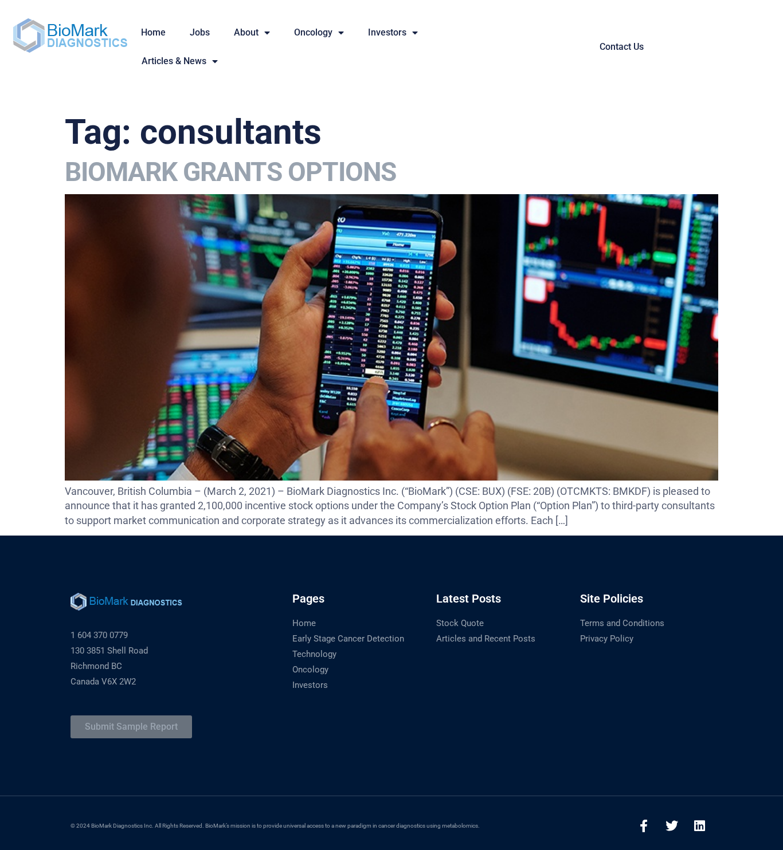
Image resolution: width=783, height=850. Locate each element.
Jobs (200, 32)
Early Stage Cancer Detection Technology (348, 646)
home (153, 32)
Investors (387, 32)
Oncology (313, 32)
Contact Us (622, 46)
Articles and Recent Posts (485, 638)
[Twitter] (671, 826)
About (246, 32)
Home (304, 623)
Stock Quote (460, 623)
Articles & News (174, 61)
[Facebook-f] (643, 826)
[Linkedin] (699, 826)
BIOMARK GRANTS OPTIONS (230, 171)
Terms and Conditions (622, 623)
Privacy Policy (606, 638)
